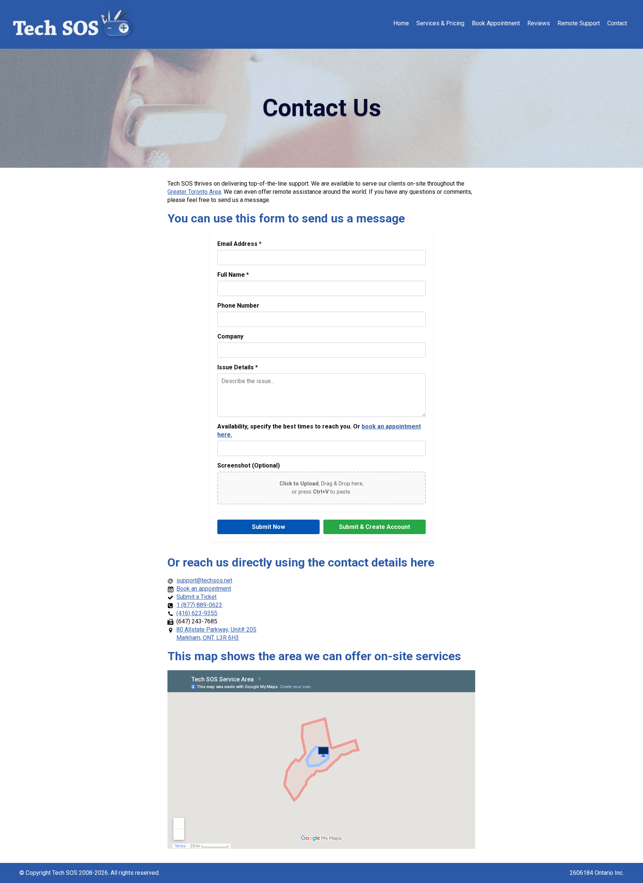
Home (401, 23)
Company (230, 336)
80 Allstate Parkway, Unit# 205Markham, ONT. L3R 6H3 (216, 633)
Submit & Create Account (374, 526)
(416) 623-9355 (196, 613)
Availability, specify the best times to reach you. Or (319, 430)
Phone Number (238, 305)
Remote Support (578, 23)
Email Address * (239, 243)
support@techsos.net (204, 580)
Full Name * (233, 274)
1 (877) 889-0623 (199, 605)
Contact (617, 23)
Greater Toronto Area (194, 191)
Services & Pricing (440, 23)
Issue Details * (237, 367)
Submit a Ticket (196, 596)
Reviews (538, 23)
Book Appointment (496, 23)
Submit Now (268, 526)
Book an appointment (203, 588)
